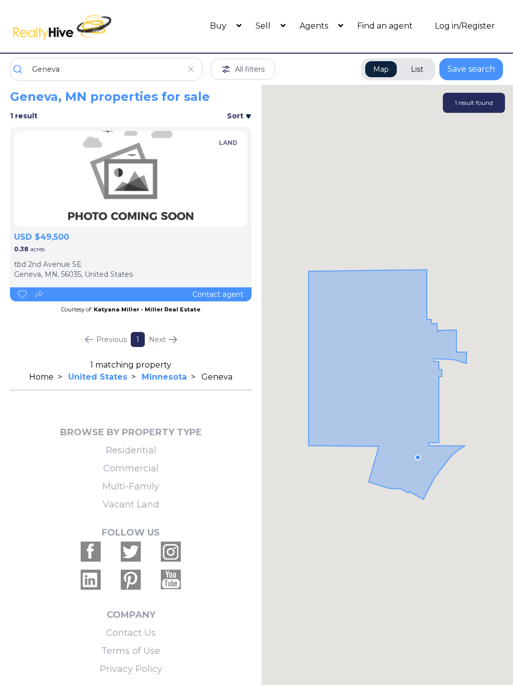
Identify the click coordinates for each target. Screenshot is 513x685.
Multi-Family (130, 486)
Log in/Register (465, 26)
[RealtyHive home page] (71, 26)
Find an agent (385, 26)
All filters (250, 69)
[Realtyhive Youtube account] (171, 580)
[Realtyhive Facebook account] (91, 552)
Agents (315, 26)
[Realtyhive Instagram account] (171, 552)
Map (381, 69)
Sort (236, 115)
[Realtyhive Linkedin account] (91, 580)
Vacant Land (131, 504)
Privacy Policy (131, 668)
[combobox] (106, 69)
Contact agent (217, 294)
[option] (130, 179)
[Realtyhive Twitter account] (131, 552)
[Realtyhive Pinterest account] (131, 580)
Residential (131, 450)
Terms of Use (130, 650)
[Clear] (190, 69)
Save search (471, 69)
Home (41, 377)
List (417, 69)
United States (97, 377)
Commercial (131, 468)
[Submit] (21, 69)
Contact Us (131, 632)
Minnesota (164, 377)
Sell (264, 26)
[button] (418, 457)
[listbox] (130, 179)
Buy (219, 26)
